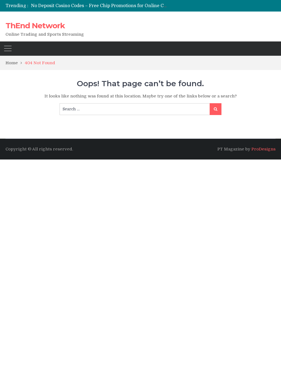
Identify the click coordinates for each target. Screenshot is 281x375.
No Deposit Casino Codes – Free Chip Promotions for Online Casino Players (111, 5)
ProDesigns (263, 149)
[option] (99, 6)
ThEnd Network (35, 25)
